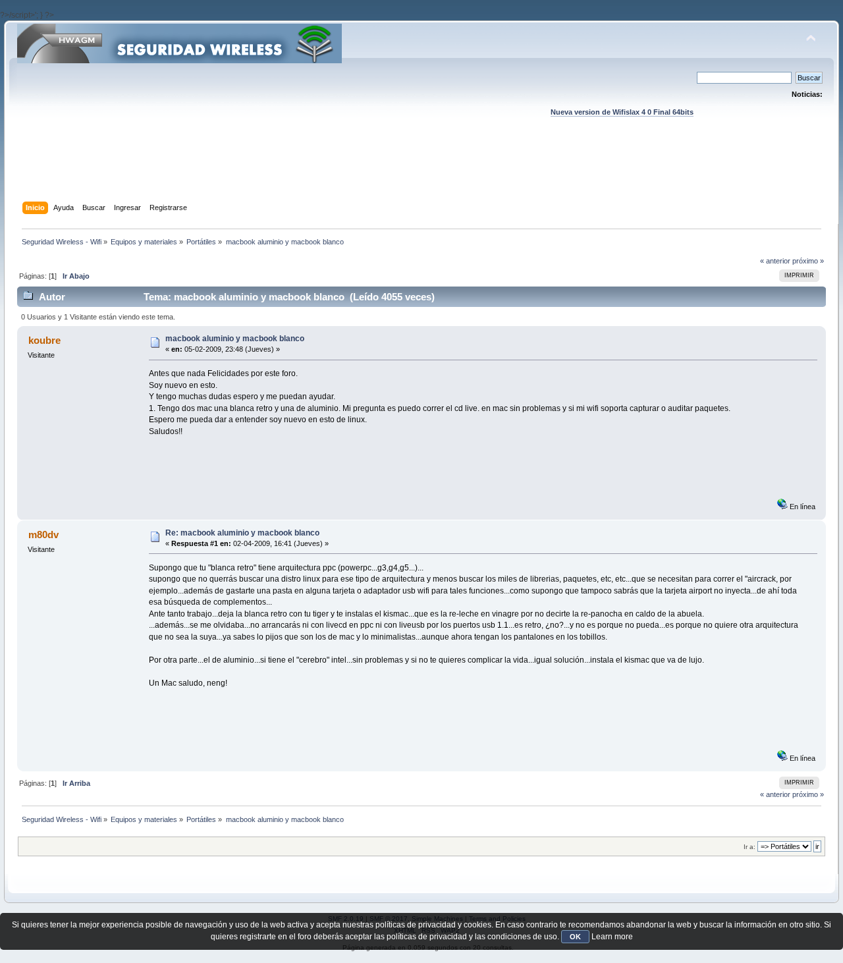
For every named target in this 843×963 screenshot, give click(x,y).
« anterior (775, 261)
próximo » (808, 261)
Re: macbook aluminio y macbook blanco (242, 532)
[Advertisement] (421, 172)
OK (575, 937)
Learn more (612, 936)
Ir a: (749, 846)
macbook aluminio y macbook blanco (234, 338)
